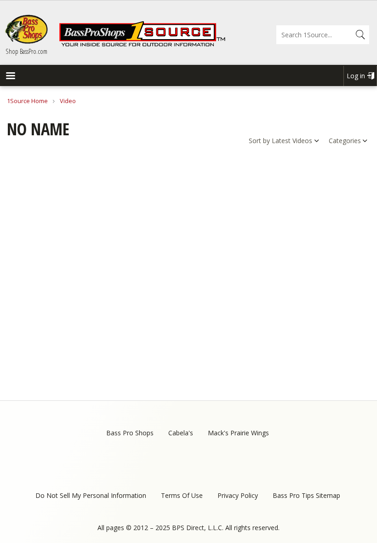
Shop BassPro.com (26, 51)
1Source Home (27, 101)
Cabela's (180, 432)
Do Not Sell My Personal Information (90, 495)
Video (68, 101)
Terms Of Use (182, 495)
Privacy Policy (237, 495)
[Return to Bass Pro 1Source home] (142, 45)
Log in (356, 75)
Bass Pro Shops (130, 432)
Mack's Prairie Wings (238, 432)
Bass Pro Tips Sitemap (306, 495)
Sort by (259, 140)
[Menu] (10, 77)
